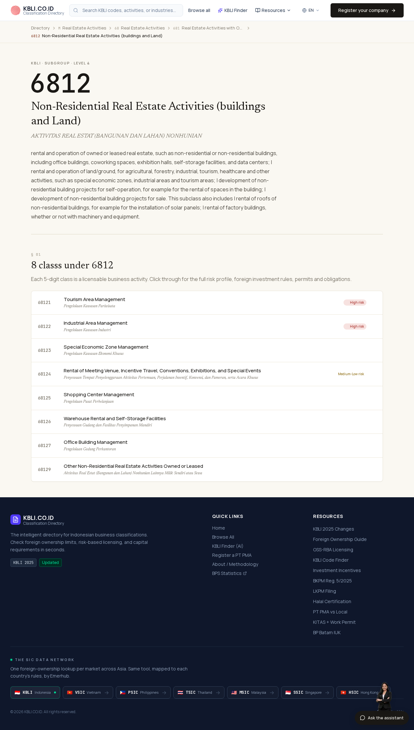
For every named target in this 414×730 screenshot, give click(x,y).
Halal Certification (332, 601)
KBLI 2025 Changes (333, 529)
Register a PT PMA (232, 555)
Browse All (223, 537)
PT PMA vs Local (330, 612)
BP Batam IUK (327, 632)
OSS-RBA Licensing (333, 549)
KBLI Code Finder (331, 560)
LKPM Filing (324, 591)
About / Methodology (235, 564)
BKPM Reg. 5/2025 (332, 581)
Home (218, 528)
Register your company (363, 10)
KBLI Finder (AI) (228, 546)
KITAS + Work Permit (334, 622)
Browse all (199, 10)
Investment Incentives (337, 570)
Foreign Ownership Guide (340, 539)
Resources (273, 10)
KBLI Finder (235, 10)
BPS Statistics (227, 573)
